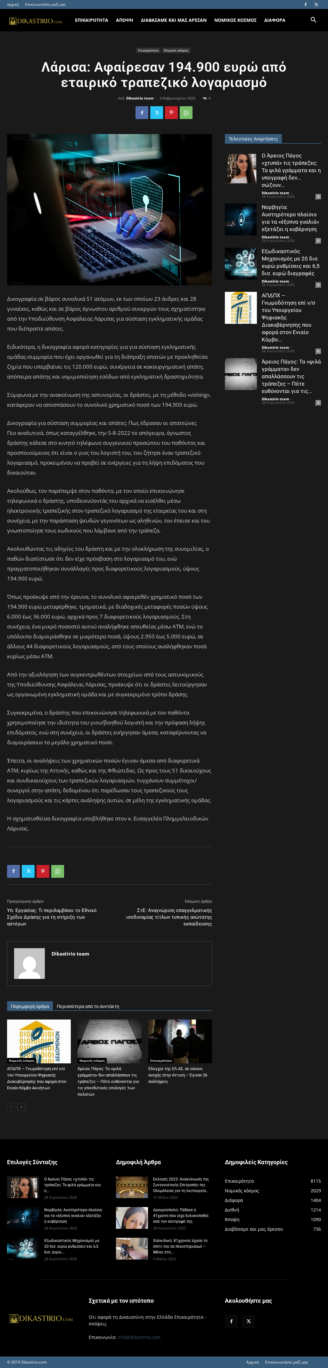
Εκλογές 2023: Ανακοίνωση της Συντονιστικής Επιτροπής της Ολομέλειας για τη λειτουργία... (181, 1185)
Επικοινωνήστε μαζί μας (45, 4)
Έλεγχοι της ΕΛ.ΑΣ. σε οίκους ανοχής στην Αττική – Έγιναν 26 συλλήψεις (177, 1075)
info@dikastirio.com (139, 1337)
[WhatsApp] (186, 112)
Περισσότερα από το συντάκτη (88, 1006)
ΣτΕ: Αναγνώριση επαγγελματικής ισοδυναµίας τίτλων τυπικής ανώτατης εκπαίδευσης (169, 917)
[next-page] (21, 1107)
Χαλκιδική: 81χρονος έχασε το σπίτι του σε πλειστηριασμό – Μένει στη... (180, 1246)
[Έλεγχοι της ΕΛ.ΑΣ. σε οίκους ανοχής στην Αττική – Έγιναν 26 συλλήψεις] (180, 1041)
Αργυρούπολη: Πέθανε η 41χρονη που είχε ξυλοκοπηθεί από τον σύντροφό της (181, 1216)
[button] (313, 21)
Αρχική (13, 4)
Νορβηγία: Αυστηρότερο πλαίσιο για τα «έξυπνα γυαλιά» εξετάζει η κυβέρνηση (73, 1216)
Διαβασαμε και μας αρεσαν (174, 20)
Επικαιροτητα (91, 20)
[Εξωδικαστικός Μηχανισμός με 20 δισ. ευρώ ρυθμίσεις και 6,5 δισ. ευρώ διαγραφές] (241, 264)
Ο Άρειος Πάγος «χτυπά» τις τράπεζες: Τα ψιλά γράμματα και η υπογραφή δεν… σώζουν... (291, 170)
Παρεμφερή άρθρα (30, 1006)
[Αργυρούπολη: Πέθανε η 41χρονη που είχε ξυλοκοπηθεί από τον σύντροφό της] (132, 1218)
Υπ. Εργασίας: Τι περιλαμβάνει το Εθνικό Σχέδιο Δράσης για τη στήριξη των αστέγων (52, 917)
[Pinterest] (171, 112)
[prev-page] (11, 1107)
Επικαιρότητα (148, 50)
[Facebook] (305, 4)
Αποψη (124, 20)
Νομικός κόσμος (176, 50)
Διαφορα (274, 20)
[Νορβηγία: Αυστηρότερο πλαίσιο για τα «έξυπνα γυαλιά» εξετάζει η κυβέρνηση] (241, 220)
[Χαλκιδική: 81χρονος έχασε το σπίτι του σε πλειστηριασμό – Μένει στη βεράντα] (132, 1249)
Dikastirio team (140, 98)
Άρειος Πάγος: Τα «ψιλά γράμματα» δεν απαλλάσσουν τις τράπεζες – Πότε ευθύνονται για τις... (291, 376)
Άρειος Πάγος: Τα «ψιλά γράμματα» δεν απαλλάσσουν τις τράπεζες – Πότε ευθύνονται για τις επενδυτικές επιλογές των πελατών (108, 1081)
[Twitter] (316, 4)
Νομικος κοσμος (235, 20)
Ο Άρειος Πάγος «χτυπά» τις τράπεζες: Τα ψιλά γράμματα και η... (72, 1185)
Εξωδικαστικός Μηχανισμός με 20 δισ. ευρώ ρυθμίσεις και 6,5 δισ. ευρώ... (71, 1246)
